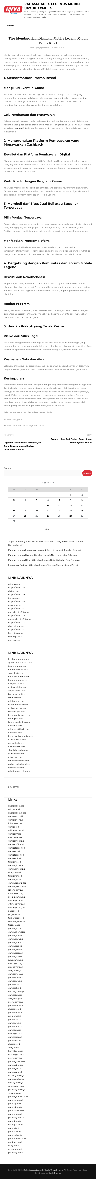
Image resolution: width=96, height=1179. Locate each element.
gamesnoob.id (15, 1100)
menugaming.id (16, 963)
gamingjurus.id (15, 939)
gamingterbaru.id (17, 886)
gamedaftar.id (15, 1131)
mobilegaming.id (16, 897)
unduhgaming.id (16, 1075)
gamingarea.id (15, 953)
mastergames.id (16, 1054)
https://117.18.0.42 (16, 601)
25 (25, 516)
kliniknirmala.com (17, 739)
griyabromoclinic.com (19, 771)
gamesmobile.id (16, 841)
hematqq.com (15, 633)
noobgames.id (15, 1124)
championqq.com (17, 626)
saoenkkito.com (16, 673)
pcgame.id (13, 911)
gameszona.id (15, 995)
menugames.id (16, 1002)
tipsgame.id (14, 925)
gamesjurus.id (15, 981)
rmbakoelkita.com (17, 687)
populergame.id (16, 1152)
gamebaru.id (14, 1121)
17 (14, 510)
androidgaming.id (17, 813)
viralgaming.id (15, 1093)
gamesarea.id (15, 1037)
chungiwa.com (15, 718)
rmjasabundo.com (17, 708)
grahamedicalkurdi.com (20, 764)
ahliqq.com (13, 591)
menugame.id (15, 1058)
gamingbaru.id (15, 1065)
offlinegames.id (16, 830)
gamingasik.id (15, 946)
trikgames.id (14, 862)
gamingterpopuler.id (18, 1096)
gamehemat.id (15, 1012)
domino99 (19, 128)
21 (59, 510)
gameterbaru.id (16, 855)
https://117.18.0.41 (16, 608)
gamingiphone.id (17, 865)
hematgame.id (15, 1051)
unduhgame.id (15, 1149)
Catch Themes (54, 1173)
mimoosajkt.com (16, 711)
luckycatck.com (16, 683)
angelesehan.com (17, 690)
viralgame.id (14, 1145)
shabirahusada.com (18, 750)
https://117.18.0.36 (16, 587)
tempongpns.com (17, 666)
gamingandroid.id (17, 883)
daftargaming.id (16, 1082)
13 (48, 505)
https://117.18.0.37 (16, 622)
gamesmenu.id (16, 974)
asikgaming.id (15, 970)
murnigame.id (15, 1033)
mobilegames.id (16, 837)
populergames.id (16, 1117)
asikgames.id (14, 1016)
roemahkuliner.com (18, 669)
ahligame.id (14, 1044)
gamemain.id (15, 1019)
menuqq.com (15, 640)
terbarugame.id (16, 918)
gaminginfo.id (15, 928)
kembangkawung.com (19, 715)
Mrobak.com (14, 697)
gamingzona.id (15, 956)
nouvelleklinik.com (17, 743)
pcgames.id (14, 914)
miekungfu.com (16, 701)
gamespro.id (14, 1103)
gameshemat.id (16, 1005)
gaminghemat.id (16, 932)
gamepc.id (13, 827)
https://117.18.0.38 (16, 615)
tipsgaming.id (15, 872)
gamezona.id (14, 1030)
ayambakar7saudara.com (20, 662)
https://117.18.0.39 (16, 594)
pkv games (13, 787)
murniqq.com (15, 636)
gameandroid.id (16, 816)
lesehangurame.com (18, 659)
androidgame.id (16, 806)
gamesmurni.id (16, 977)
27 (48, 516)
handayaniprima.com (19, 676)
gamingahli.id (15, 949)
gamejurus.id (14, 1023)
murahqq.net (15, 605)
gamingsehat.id (16, 1079)
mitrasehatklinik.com (18, 729)
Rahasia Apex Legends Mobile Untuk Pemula (43, 1170)
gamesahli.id (14, 988)
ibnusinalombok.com (19, 760)
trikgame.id (14, 809)
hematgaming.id (16, 991)
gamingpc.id (14, 879)
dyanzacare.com (16, 767)
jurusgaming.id (15, 960)
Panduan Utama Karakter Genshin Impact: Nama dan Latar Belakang (42, 555)
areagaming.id (15, 967)
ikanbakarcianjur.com (19, 722)
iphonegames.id (16, 823)
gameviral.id (14, 1128)
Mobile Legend (14, 420)
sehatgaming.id (16, 1086)
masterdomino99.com (19, 619)
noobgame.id (15, 1142)
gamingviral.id (15, 1068)
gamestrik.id (14, 858)
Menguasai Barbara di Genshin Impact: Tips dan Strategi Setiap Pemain (43, 565)
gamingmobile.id (16, 869)
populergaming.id (17, 1089)
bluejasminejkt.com (18, 694)
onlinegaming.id (16, 907)
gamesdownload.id (17, 1110)
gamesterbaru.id (16, 848)
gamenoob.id (15, 1114)
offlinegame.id (15, 900)
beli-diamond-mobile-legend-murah (25, 426)
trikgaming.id (15, 876)
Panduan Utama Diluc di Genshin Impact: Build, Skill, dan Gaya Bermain (44, 560)
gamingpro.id (15, 1072)
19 (37, 510)
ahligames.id (14, 1009)
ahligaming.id (15, 998)
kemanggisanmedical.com (21, 736)
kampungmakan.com (19, 680)
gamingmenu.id (16, 942)
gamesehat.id (15, 1135)
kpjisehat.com (15, 725)
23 (82, 510)
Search (7, 468)
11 (25, 505)
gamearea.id (14, 1040)
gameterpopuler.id (17, 1138)
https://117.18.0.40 (16, 629)
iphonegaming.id (17, 893)
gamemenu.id (15, 1026)
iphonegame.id (16, 890)
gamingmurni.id (16, 935)
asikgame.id (14, 1047)
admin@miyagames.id (39, 48)
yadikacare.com (16, 753)
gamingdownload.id (18, 1061)
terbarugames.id (16, 921)
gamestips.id (14, 851)
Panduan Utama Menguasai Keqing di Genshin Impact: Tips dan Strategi (44, 550)
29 (71, 516)
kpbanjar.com (15, 732)
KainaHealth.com (16, 746)
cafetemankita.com (18, 704)
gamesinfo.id (14, 834)
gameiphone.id (16, 820)
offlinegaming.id (16, 904)
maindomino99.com (18, 612)
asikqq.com (14, 584)
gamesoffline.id (16, 844)
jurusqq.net (14, 598)
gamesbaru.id (15, 1107)
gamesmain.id (15, 984)
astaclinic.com (15, 757)
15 (71, 505)
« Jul (47, 529)
